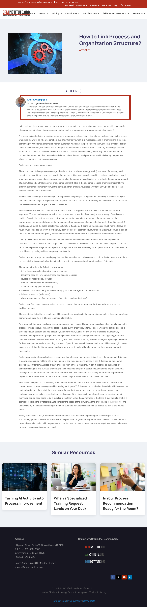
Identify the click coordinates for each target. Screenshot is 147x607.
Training (55, 13)
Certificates (71, 13)
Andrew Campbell (37, 99)
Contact (93, 6)
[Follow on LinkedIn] (130, 577)
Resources (80, 6)
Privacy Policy (74, 600)
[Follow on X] (118, 577)
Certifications (90, 13)
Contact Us (89, 600)
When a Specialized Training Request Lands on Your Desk (70, 503)
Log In (116, 6)
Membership (139, 13)
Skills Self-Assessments (114, 13)
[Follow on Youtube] (124, 577)
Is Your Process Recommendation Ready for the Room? (120, 503)
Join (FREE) (69, 6)
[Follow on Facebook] (113, 577)
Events (42, 13)
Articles (84, 50)
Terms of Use (59, 600)
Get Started (107, 6)
